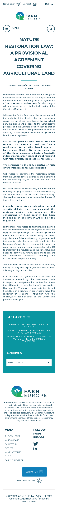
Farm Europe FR (14, 460)
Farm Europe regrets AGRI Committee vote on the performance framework (29, 338)
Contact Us (32, 472)
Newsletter (9, 4)
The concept (12, 436)
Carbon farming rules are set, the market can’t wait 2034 (29, 331)
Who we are (12, 440)
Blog (8, 456)
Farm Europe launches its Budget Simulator (29, 325)
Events (9, 448)
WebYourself (29, 501)
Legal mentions (28, 498)
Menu (16, 28)
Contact (27, 4)
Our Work (11, 444)
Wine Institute (13, 452)
